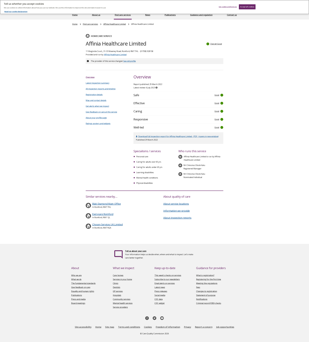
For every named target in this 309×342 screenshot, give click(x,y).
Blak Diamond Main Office (106, 203)
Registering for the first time (208, 279)
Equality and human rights (82, 291)
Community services (121, 299)
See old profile (129, 61)
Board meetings (78, 303)
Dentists (116, 287)
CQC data (158, 299)
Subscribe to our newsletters (167, 279)
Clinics (115, 283)
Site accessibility (83, 326)
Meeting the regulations (206, 283)
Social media (159, 295)
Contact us (232, 15)
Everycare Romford (102, 214)
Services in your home (122, 279)
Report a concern (203, 326)
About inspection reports (177, 217)
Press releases (160, 291)
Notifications (201, 299)
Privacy (187, 326)
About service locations (176, 203)
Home (75, 15)
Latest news (159, 287)
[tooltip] (157, 87)
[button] (214, 44)
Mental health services (122, 303)
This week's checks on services (167, 275)
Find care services (123, 15)
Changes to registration (206, 291)
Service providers (120, 307)
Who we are (76, 275)
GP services (118, 291)
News (147, 15)
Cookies (148, 326)
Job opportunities (225, 326)
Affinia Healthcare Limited (114, 24)
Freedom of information (168, 326)
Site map (109, 326)
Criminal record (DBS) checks (208, 303)
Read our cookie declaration (15, 11)
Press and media (78, 299)
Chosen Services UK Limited (107, 224)
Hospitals (117, 295)
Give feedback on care (80, 287)
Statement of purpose (205, 295)
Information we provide (176, 210)
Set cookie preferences (228, 7)
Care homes (118, 275)
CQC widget (159, 303)
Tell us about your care (135, 251)
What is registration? (205, 275)
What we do (76, 279)
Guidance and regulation (201, 15)
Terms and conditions (129, 326)
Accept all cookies (247, 7)
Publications (170, 15)
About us (96, 15)
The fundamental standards (83, 283)
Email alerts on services (164, 283)
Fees (198, 287)
